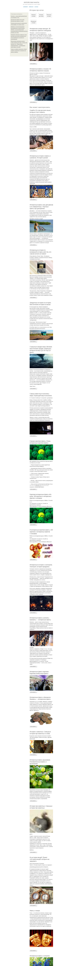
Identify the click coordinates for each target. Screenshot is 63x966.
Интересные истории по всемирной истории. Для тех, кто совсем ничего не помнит (40, 252)
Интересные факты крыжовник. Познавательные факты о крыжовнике (40, 762)
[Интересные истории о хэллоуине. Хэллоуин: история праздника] (41, 603)
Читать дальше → (33, 63)
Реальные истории (49, 15)
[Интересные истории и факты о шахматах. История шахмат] (41, 191)
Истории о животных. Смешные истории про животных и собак (40, 732)
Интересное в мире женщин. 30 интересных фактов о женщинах (40, 29)
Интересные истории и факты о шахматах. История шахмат (40, 157)
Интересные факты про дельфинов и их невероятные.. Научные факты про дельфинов (41, 206)
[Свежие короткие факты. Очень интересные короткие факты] (41, 452)
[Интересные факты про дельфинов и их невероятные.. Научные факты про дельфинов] (41, 226)
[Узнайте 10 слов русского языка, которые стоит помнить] (41, 142)
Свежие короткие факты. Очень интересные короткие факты (40, 442)
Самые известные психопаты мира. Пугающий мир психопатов (41, 395)
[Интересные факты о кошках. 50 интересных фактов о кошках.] (41, 93)
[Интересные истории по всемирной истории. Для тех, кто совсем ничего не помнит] (41, 267)
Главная (25, 6)
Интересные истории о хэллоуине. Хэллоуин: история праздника (41, 566)
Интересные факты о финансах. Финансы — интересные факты (40, 698)
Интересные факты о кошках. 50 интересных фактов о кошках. (40, 70)
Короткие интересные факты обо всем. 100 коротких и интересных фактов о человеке (40, 496)
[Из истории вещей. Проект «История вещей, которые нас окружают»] (41, 895)
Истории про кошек (41, 15)
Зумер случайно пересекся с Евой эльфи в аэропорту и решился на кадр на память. (19, 51)
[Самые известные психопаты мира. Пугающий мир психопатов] (41, 428)
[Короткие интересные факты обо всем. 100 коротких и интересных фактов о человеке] (41, 515)
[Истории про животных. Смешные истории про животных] (41, 821)
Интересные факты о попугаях (40, 956)
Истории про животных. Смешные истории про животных (41, 807)
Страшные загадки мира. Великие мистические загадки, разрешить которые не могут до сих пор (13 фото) (41, 349)
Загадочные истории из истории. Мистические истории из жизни (40, 303)
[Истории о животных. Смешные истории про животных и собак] (41, 746)
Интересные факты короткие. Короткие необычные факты (39, 672)
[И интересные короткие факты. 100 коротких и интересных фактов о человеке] (41, 550)
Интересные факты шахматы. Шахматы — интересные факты (40, 619)
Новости (31, 6)
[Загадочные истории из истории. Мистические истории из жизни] (41, 335)
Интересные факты (31, 2)
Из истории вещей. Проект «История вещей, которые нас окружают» (39, 859)
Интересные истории (33, 22)
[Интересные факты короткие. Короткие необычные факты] (41, 683)
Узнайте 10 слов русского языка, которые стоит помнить (40, 111)
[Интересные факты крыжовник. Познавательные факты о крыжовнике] (41, 776)
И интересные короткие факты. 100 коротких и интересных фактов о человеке (41, 531)
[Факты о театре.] (41, 938)
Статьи (36, 6)
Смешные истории (33, 15)
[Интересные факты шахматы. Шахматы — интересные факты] (41, 638)
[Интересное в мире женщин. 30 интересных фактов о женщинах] (41, 52)
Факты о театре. (35, 911)
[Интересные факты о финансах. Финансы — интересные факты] (41, 718)
